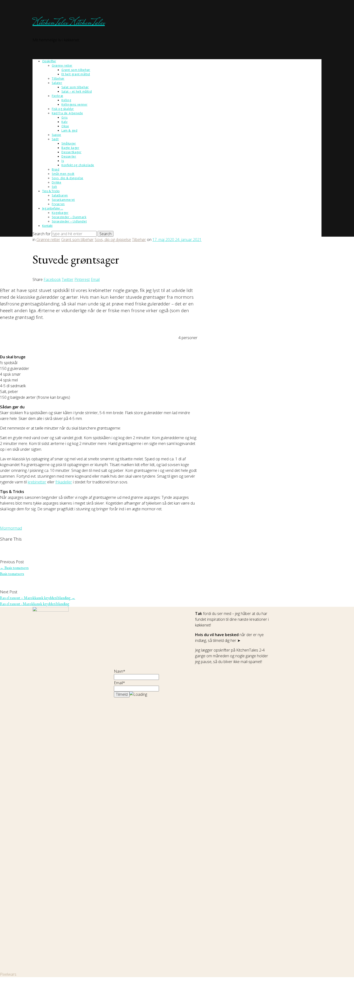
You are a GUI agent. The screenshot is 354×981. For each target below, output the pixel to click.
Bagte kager (70, 148)
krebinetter (37, 482)
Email (95, 279)
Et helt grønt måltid (75, 74)
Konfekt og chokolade (77, 165)
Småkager (68, 143)
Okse (65, 126)
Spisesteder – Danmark (69, 217)
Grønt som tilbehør (75, 70)
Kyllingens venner (74, 104)
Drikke (56, 182)
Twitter (67, 279)
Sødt (55, 139)
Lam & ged (69, 130)
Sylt (54, 187)
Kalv (64, 122)
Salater (57, 83)
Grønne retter (62, 65)
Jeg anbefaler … (52, 208)
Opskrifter (49, 61)
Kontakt (47, 226)
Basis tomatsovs (14, 567)
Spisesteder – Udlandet (69, 221)
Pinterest (82, 279)
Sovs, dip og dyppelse (113, 239)
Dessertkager (71, 152)
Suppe (56, 135)
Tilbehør (58, 78)
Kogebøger (60, 213)
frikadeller (63, 482)
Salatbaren (60, 195)
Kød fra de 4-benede (67, 113)
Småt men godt (63, 174)
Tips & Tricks (50, 191)
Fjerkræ (57, 96)
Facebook (52, 279)
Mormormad (11, 528)
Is (62, 161)
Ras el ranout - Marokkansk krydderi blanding (34, 603)
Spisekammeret (63, 200)
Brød (55, 169)
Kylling (66, 100)
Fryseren (58, 204)
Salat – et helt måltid (76, 91)
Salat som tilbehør (75, 87)
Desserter (68, 156)
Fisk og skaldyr (63, 109)
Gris (64, 117)
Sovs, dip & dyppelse (67, 178)
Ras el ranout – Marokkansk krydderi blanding (37, 597)
